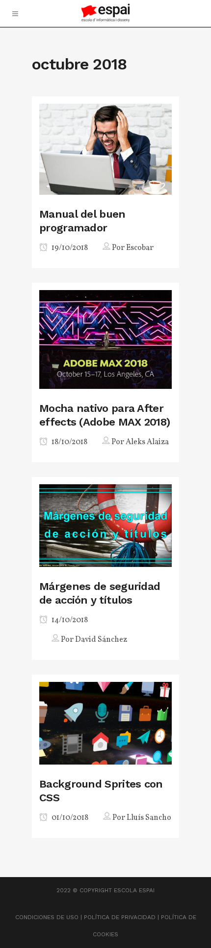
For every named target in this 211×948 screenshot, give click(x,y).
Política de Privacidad (120, 917)
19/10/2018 (69, 248)
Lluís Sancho (149, 818)
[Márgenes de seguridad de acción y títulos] (105, 525)
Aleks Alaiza (147, 442)
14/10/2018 (69, 620)
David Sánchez (101, 639)
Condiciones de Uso (47, 917)
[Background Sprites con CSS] (105, 722)
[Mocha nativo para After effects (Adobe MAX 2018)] (105, 338)
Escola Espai (134, 890)
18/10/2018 (68, 442)
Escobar (140, 248)
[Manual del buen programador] (105, 148)
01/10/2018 (69, 818)
